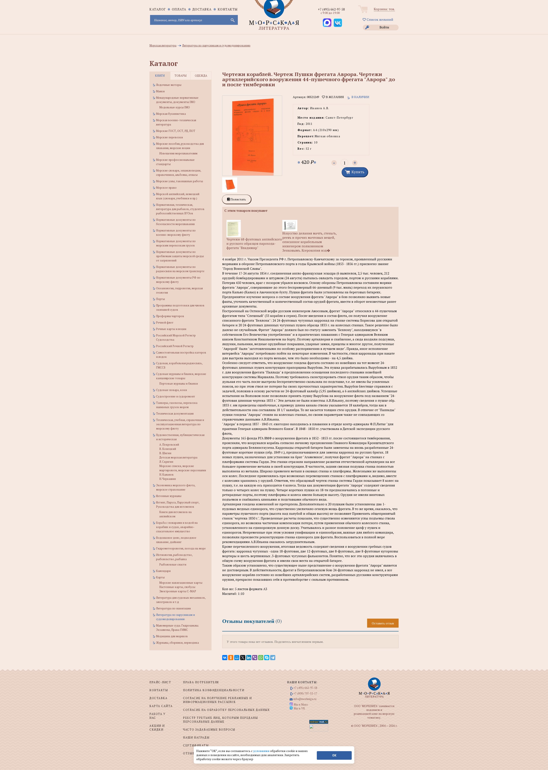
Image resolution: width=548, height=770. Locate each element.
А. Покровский (169, 444)
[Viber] (254, 657)
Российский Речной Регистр (175, 346)
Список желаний (379, 19)
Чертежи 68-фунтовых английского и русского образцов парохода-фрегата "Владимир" (254, 243)
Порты (160, 299)
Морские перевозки (169, 137)
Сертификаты (195, 745)
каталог (157, 9)
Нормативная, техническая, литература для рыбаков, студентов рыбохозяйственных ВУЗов (180, 209)
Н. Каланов (166, 474)
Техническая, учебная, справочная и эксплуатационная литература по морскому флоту (180, 424)
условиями (261, 751)
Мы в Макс (301, 704)
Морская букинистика (171, 114)
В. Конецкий (167, 449)
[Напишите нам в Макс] (327, 22)
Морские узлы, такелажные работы (179, 181)
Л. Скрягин (166, 462)
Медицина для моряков (172, 636)
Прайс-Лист (160, 682)
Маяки (160, 91)
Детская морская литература (178, 457)
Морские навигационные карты (180, 583)
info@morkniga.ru (304, 699)
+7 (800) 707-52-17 (305, 693)
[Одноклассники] (230, 657)
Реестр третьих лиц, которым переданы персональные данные (220, 720)
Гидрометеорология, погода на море (181, 548)
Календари (163, 571)
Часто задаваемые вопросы (209, 729)
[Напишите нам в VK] (338, 22)
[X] (242, 657)
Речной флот (164, 322)
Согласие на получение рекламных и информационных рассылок (217, 700)
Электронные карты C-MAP (177, 591)
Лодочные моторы (168, 85)
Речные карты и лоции (171, 329)
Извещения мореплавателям (178, 153)
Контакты (228, 9)
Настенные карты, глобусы (177, 587)
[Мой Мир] (236, 657)
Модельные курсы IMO (174, 107)
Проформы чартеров (170, 316)
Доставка (202, 9)
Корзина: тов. (384, 9)
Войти (384, 27)
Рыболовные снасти (172, 564)
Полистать (238, 199)
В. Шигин (165, 453)
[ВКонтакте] (224, 657)
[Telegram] (272, 657)
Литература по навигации (173, 608)
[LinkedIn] (248, 657)
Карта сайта (161, 706)
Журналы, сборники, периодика (177, 643)
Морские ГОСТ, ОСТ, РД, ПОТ (175, 131)
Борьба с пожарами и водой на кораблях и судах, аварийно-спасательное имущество (177, 527)
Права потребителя (201, 682)
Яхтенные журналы (168, 496)
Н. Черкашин (167, 479)
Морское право (166, 188)
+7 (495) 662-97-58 (331, 9)
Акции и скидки (157, 727)
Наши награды (196, 737)
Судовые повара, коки (171, 390)
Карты (160, 577)
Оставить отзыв (383, 623)
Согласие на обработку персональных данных (226, 710)
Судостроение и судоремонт (175, 396)
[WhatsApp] (260, 657)
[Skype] (266, 657)
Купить (357, 171)
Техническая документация (175, 413)
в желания (334, 97)
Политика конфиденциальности (213, 690)
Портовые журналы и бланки (178, 383)
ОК (334, 755)
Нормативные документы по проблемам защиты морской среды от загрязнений (180, 256)
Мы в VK (299, 708)
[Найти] (232, 20)
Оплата (179, 9)
